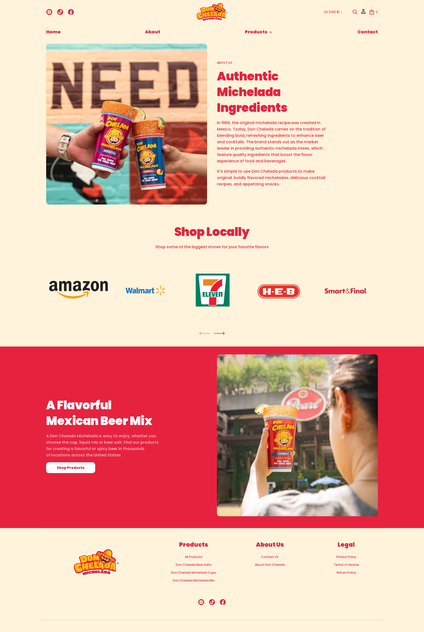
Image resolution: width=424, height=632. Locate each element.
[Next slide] (219, 333)
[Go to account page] (363, 13)
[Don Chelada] (212, 12)
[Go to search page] (355, 12)
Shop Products (71, 467)
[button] (355, 12)
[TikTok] (60, 12)
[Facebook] (71, 12)
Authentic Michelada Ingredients (252, 92)
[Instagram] (49, 12)
